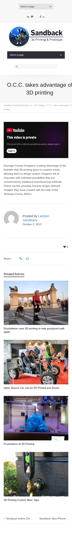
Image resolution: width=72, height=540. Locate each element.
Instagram (45, 15)
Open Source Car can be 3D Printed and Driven (31, 387)
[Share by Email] (27, 258)
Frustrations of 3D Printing (19, 443)
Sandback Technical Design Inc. (18, 105)
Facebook (33, 15)
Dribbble (39, 15)
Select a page (27, 6)
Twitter (27, 15)
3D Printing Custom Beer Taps (21, 499)
